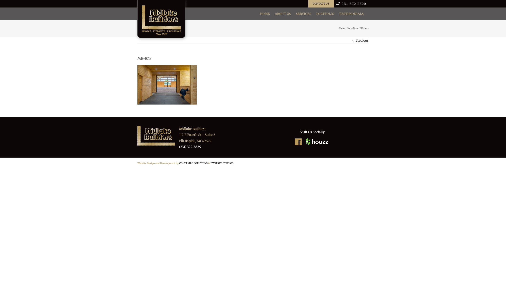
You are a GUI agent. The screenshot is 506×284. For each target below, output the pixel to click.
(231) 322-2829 (190, 147)
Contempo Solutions (193, 163)
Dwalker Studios (222, 163)
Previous (362, 40)
